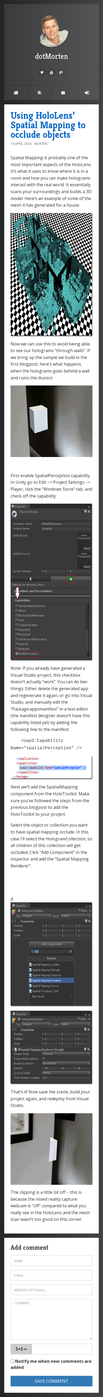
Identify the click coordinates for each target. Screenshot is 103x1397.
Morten (40, 143)
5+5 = (21, 1349)
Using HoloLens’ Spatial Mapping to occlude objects (48, 124)
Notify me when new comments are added (51, 1364)
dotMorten (51, 56)
